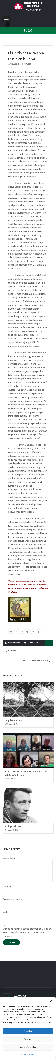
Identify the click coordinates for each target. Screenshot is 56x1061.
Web (5, 912)
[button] (51, 1000)
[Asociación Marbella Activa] (28, 7)
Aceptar (28, 1031)
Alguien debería (13, 720)
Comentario (9, 857)
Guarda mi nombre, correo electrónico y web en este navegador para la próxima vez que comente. (27, 932)
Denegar (28, 1039)
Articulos (12, 63)
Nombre (8, 886)
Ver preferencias (28, 1047)
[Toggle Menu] (6, 19)
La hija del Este (13, 826)
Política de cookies (26, 1054)
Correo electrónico (13, 899)
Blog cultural (24, 63)
